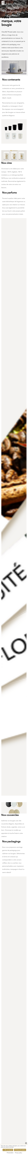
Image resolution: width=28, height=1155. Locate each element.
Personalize (10, 1152)
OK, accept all (8, 1150)
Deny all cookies (20, 1150)
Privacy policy (18, 1152)
